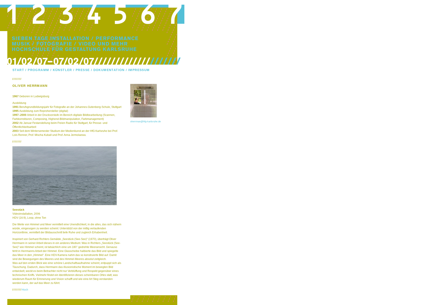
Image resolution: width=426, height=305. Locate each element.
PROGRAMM (38, 70)
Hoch (25, 289)
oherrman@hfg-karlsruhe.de (145, 121)
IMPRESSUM (139, 70)
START (18, 70)
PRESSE (83, 70)
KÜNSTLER (62, 70)
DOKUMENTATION (109, 70)
